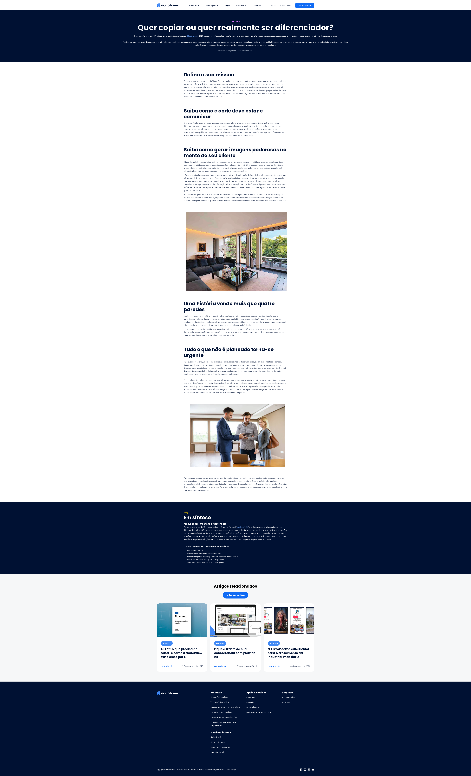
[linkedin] (305, 769)
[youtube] (312, 769)
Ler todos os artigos (235, 595)
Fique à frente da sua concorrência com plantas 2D (234, 653)
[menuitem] (194, 5)
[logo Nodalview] (168, 5)
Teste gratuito (304, 5)
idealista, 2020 (242, 527)
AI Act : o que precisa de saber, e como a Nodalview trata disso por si (181, 653)
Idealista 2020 (192, 36)
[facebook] (301, 769)
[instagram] (308, 769)
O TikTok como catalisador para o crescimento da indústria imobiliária (288, 653)
